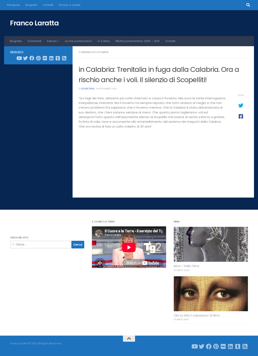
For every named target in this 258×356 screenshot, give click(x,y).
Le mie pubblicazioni (78, 41)
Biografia (31, 5)
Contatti (48, 5)
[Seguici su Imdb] (44, 58)
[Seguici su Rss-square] (64, 58)
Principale (13, 5)
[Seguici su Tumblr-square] (57, 58)
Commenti (34, 41)
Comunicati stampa (94, 52)
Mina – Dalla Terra (186, 266)
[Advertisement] (38, 129)
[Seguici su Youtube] (19, 58)
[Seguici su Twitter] (25, 58)
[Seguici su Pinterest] (38, 58)
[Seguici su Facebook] (31, 58)
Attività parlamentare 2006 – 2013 (137, 41)
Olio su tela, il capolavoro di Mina (197, 315)
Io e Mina (104, 41)
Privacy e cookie (69, 5)
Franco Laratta (34, 23)
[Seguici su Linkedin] (51, 58)
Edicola (52, 41)
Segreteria (88, 88)
